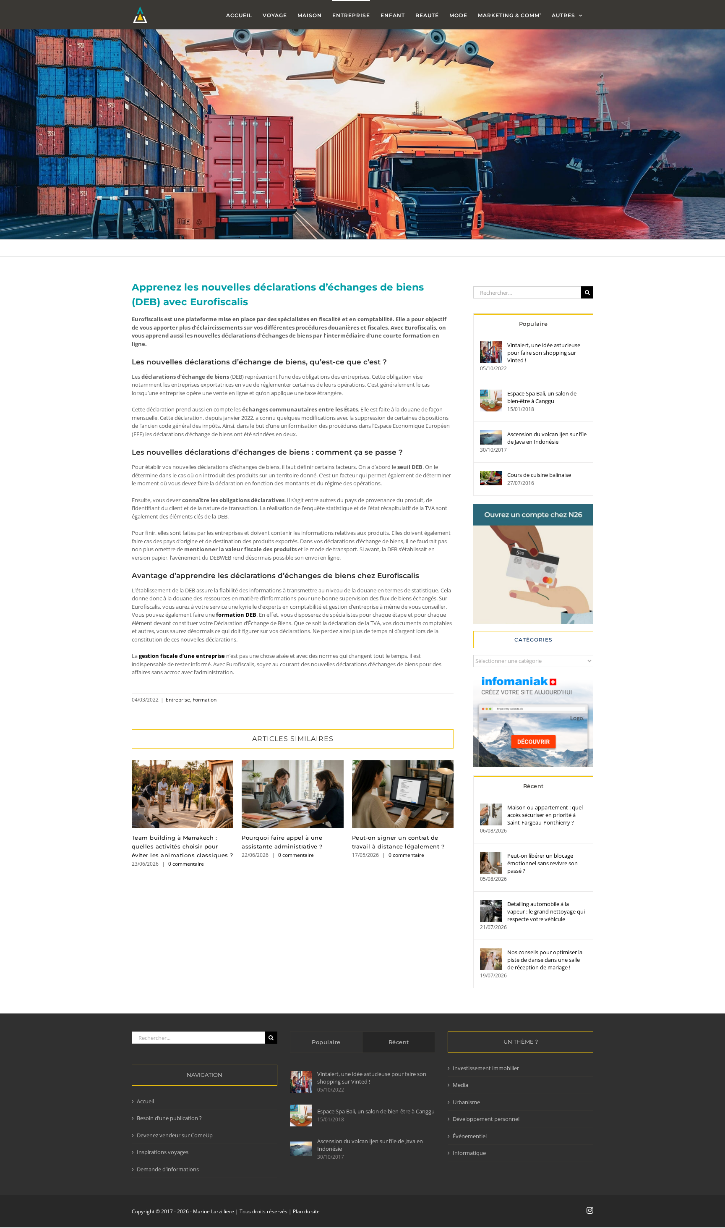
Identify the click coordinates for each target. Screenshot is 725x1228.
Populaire (533, 323)
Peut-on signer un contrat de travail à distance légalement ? (402, 794)
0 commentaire (186, 863)
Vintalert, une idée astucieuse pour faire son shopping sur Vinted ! (543, 352)
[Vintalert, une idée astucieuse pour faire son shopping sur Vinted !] (491, 345)
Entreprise (178, 699)
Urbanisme (466, 1102)
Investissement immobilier (486, 1068)
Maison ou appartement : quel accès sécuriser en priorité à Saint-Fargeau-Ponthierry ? (545, 815)
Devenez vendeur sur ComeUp (175, 1135)
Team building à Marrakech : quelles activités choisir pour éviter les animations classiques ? (182, 794)
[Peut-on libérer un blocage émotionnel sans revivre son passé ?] (491, 855)
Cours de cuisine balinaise (539, 475)
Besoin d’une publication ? (169, 1118)
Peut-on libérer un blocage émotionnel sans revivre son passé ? (542, 863)
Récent (533, 786)
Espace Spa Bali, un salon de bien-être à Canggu (541, 397)
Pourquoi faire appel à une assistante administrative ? (292, 794)
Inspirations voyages (162, 1152)
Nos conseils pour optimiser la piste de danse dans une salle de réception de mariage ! (544, 959)
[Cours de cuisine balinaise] (491, 475)
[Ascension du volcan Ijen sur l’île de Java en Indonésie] (491, 434)
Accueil (145, 1101)
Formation (204, 699)
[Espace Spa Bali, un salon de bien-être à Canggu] (491, 393)
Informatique (469, 1153)
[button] (138, 814)
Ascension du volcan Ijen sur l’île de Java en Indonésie (547, 437)
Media (460, 1085)
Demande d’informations (168, 1169)
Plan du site (306, 1211)
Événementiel (470, 1136)
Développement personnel (486, 1119)
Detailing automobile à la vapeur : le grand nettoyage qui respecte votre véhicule (546, 911)
